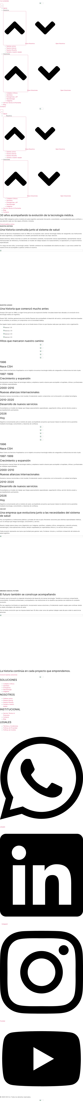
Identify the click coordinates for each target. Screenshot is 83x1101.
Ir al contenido (4, 1)
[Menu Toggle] (1, 5)
